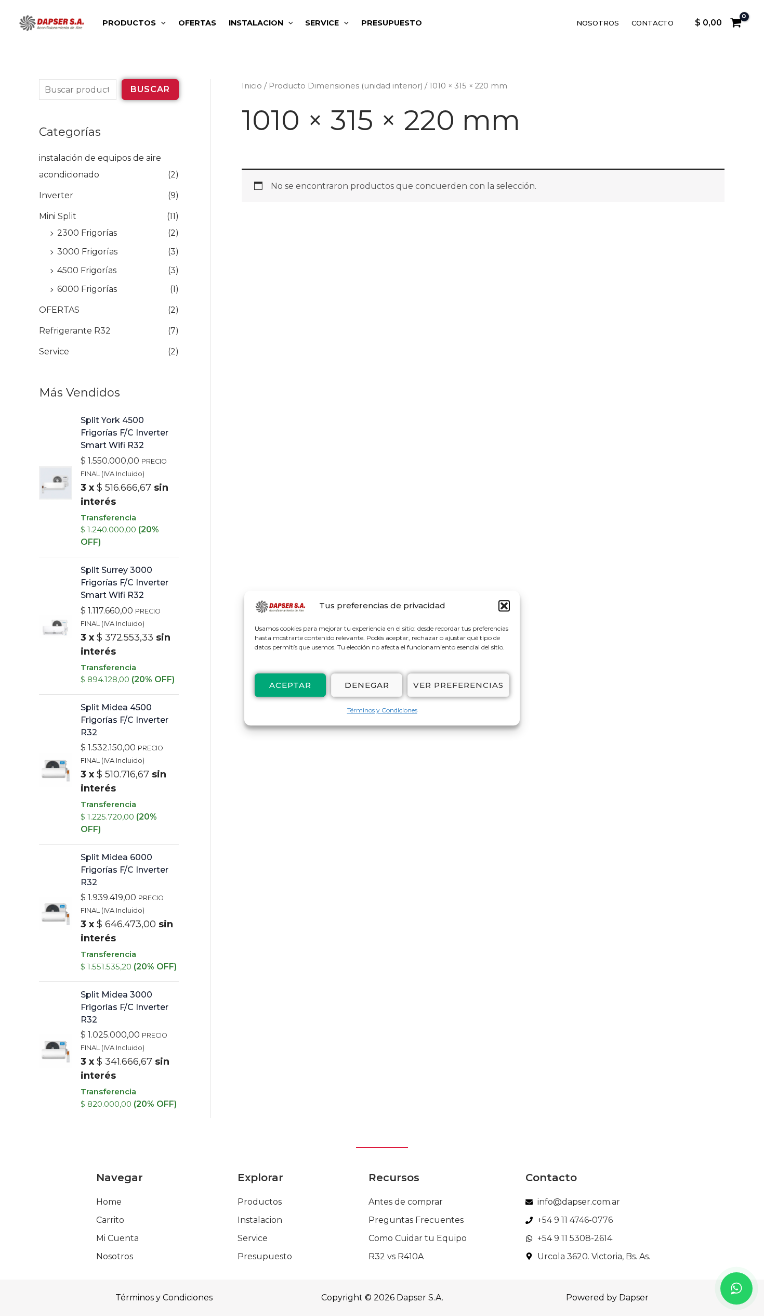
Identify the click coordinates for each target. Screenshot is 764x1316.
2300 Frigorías (87, 233)
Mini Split (57, 216)
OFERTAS (197, 23)
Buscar (150, 89)
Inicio (252, 86)
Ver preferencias (458, 685)
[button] (504, 606)
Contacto (652, 23)
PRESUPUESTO (391, 23)
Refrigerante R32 (75, 331)
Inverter (56, 195)
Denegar (367, 685)
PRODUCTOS (129, 23)
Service (54, 351)
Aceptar (290, 685)
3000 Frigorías (87, 252)
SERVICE (322, 23)
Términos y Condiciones (382, 710)
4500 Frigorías (86, 270)
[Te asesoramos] (736, 1288)
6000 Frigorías (87, 289)
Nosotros (597, 23)
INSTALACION (256, 23)
